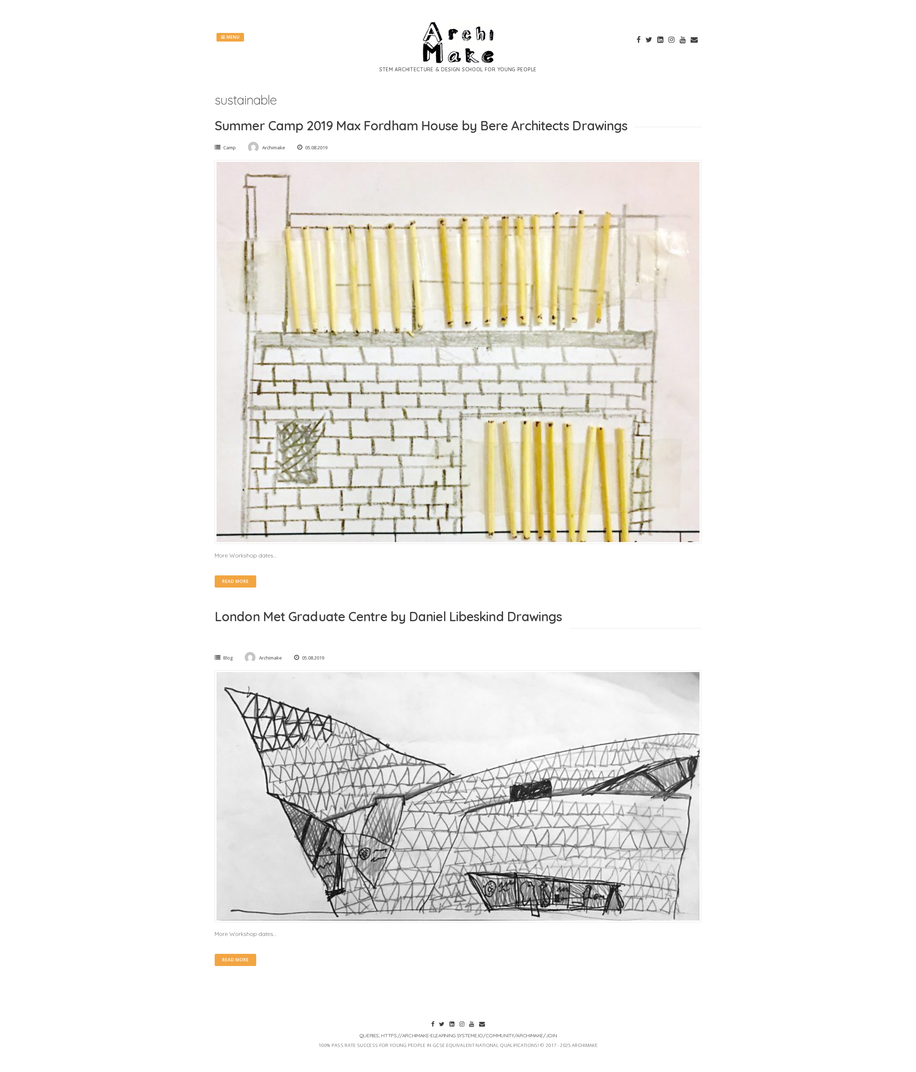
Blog (228, 658)
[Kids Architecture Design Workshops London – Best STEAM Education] (458, 62)
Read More (235, 581)
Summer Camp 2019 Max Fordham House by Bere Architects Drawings (421, 125)
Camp (229, 147)
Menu (232, 37)
